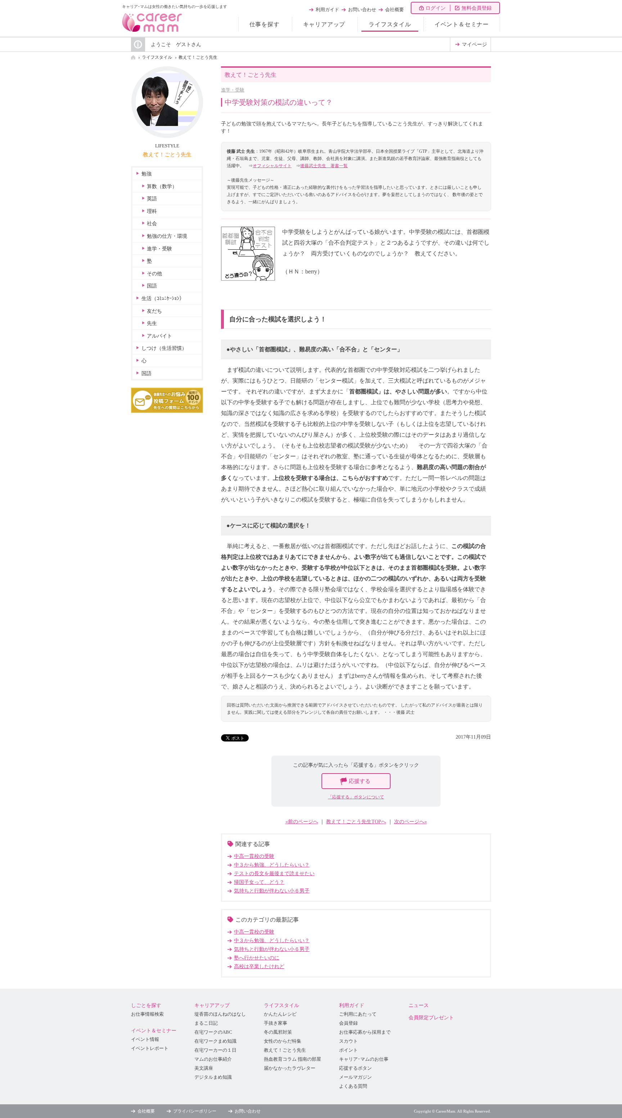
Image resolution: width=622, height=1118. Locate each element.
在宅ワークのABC (213, 1032)
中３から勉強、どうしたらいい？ (272, 865)
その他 (154, 273)
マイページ (474, 44)
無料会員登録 (476, 8)
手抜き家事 (275, 1023)
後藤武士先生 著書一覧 (324, 165)
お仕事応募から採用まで (365, 1032)
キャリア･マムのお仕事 (363, 1059)
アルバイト (159, 336)
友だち (154, 311)
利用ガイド (327, 9)
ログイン (435, 8)
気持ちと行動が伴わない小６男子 (272, 891)
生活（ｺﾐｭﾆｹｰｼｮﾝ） (162, 298)
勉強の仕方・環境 (167, 236)
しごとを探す (146, 1005)
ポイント (348, 1050)
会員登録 (348, 1023)
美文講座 (203, 1068)
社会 (152, 223)
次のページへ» (410, 821)
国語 (152, 286)
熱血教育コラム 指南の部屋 (292, 1059)
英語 (152, 198)
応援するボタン (355, 1068)
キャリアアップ (324, 24)
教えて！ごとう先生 (198, 57)
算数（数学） (162, 186)
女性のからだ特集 (282, 1041)
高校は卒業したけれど (259, 966)
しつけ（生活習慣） (164, 348)
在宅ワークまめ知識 (215, 1041)
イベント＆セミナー (461, 24)
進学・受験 (232, 90)
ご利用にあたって (358, 1014)
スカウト (348, 1041)
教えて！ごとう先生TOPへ (356, 821)
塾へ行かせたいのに (256, 958)
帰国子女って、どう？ (259, 882)
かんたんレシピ (280, 1014)
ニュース (419, 1005)
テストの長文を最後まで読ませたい (274, 873)
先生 (152, 323)
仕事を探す (264, 24)
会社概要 (394, 9)
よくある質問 (353, 1086)
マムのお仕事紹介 (213, 1059)
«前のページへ (301, 821)
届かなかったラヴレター (289, 1068)
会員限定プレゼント (431, 1017)
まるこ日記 (206, 1023)
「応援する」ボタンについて (356, 796)
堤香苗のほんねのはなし (220, 1014)
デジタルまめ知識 (213, 1077)
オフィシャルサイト (272, 165)
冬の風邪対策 (278, 1032)
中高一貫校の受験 (254, 856)
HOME (133, 57)
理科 (152, 211)
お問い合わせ (362, 9)
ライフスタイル (390, 24)
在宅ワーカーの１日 (215, 1050)
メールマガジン (355, 1077)
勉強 (146, 174)
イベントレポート (149, 1048)
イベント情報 (145, 1039)
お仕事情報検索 (147, 1014)
